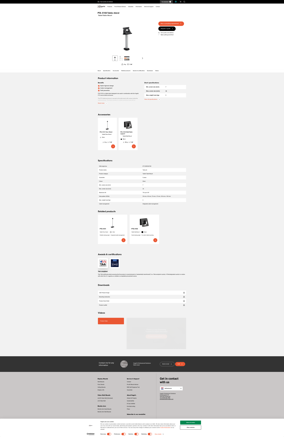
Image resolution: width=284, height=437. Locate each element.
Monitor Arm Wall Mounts (104, 411)
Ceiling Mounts (101, 387)
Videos (157, 70)
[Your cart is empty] (180, 2)
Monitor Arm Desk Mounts (104, 409)
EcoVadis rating (131, 406)
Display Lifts (101, 390)
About (99, 70)
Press (128, 409)
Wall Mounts (101, 381)
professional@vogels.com (166, 399)
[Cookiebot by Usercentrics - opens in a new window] (90, 434)
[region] (127, 36)
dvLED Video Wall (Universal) (105, 398)
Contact (129, 381)
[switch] (123, 434)
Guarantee (129, 390)
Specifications (106, 70)
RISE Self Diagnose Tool (133, 387)
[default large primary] (113, 146)
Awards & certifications (139, 70)
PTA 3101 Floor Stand (106, 132)
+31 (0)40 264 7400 (165, 397)
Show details (158, 434)
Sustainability (130, 401)
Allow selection (191, 427)
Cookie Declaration (165, 427)
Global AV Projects (132, 398)
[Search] (176, 2)
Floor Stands (101, 384)
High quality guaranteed (106, 1)
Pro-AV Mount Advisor (132, 384)
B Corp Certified (131, 403)
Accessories (116, 70)
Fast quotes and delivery (167, 32)
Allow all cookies (190, 422)
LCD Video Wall (102, 401)
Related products (125, 70)
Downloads (150, 70)
